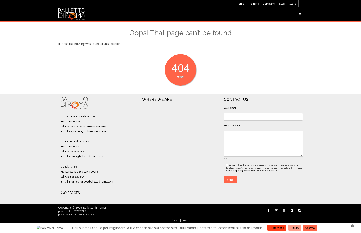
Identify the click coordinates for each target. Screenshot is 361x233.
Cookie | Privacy (180, 220)
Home (240, 3)
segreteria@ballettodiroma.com (88, 131)
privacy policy (243, 170)
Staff (282, 3)
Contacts (70, 192)
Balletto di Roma (94, 207)
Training (253, 3)
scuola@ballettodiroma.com (86, 156)
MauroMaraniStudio (83, 214)
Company (269, 3)
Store (292, 3)
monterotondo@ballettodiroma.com (91, 181)
